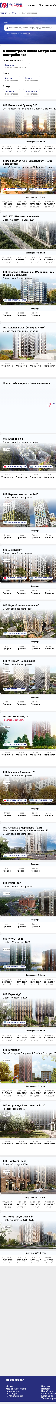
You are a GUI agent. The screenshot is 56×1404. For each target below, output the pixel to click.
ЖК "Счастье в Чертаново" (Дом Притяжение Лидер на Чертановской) (25, 829)
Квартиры (35, 308)
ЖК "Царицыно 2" (13, 438)
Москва (9, 1386)
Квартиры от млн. (35, 142)
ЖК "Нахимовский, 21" (16, 716)
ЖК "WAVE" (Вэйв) (13, 938)
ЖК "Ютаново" (11, 1050)
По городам (11, 1393)
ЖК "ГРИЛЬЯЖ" (12, 883)
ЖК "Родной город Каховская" (21, 605)
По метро (45, 1389)
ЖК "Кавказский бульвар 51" (20, 105)
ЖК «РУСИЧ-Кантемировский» (21, 216)
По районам (47, 1391)
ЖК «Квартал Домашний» (18, 1216)
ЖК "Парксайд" (12, 994)
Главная (3, 13)
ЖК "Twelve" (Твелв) (15, 1161)
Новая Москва (13, 1391)
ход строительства (41, 189)
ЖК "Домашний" (12, 549)
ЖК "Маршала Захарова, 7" (19, 772)
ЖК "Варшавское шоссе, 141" (20, 494)
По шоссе (45, 1386)
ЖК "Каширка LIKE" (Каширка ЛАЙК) (24, 327)
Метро (14, 13)
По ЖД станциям (14, 1396)
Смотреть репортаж (16, 189)
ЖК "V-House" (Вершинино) (19, 661)
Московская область (16, 1389)
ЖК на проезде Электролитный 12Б (24, 1105)
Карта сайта (47, 1396)
